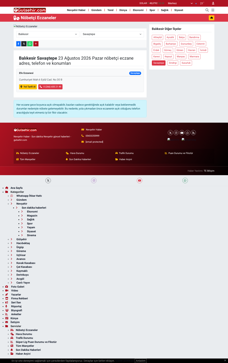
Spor (152, 10)
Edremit (201, 43)
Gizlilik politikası (124, 360)
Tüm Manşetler (27, 159)
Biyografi (16, 310)
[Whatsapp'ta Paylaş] (30, 43)
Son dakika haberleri (33, 207)
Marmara (194, 56)
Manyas (181, 56)
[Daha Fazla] (35, 43)
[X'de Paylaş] (24, 43)
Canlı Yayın (23, 282)
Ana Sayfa (16, 187)
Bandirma (194, 37)
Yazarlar (16, 294)
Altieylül (157, 37)
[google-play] (189, 139)
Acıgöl (20, 278)
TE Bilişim (209, 170)
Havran (191, 50)
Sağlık (164, 10)
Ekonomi (138, 10)
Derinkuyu (22, 274)
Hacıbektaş (23, 243)
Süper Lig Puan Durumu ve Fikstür (36, 341)
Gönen (180, 50)
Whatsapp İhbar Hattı (29, 195)
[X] (170, 132)
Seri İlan (16, 302)
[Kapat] (226, 361)
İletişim (15, 322)
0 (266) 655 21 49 (52, 86)
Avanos (20, 258)
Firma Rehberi (19, 298)
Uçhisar (21, 255)
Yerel (110, 10)
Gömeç (168, 50)
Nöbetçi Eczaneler (29, 153)
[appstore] (173, 139)
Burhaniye (171, 43)
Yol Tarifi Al (30, 86)
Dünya (123, 10)
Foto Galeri (17, 286)
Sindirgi (173, 62)
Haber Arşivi (125, 159)
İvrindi (203, 50)
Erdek (156, 50)
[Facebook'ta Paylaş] (18, 43)
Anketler (16, 314)
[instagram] (93, 180)
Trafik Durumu (126, 153)
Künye (14, 318)
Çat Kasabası (24, 266)
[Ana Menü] (212, 10)
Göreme (21, 251)
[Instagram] (176, 132)
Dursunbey (186, 43)
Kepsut (168, 56)
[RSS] (193, 132)
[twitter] (48, 180)
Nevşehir (21, 203)
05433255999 (92, 135)
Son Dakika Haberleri (80, 159)
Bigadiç (157, 43)
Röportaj (16, 306)
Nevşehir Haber (76, 10)
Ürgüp (20, 247)
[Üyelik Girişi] (211, 3)
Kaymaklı (22, 270)
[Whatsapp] (187, 132)
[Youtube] (181, 132)
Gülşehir (21, 239)
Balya (182, 37)
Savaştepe (158, 62)
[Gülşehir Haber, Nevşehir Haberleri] (30, 10)
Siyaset (178, 10)
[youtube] (139, 180)
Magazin (31, 215)
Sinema (31, 235)
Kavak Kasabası (25, 263)
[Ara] (207, 10)
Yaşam (30, 227)
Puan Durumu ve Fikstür (180, 153)
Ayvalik (170, 37)
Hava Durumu (77, 153)
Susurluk (186, 62)
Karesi (156, 56)
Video (14, 290)
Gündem (96, 10)
